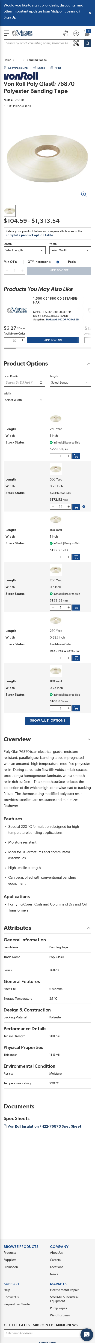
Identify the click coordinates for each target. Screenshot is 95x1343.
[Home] (22, 33)
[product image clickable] (10, 211)
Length (8, 243)
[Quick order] (65, 33)
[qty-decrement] (6, 270)
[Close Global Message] (90, 13)
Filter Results (11, 376)
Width (53, 243)
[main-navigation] (6, 33)
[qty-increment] (22, 270)
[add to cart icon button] (76, 456)
